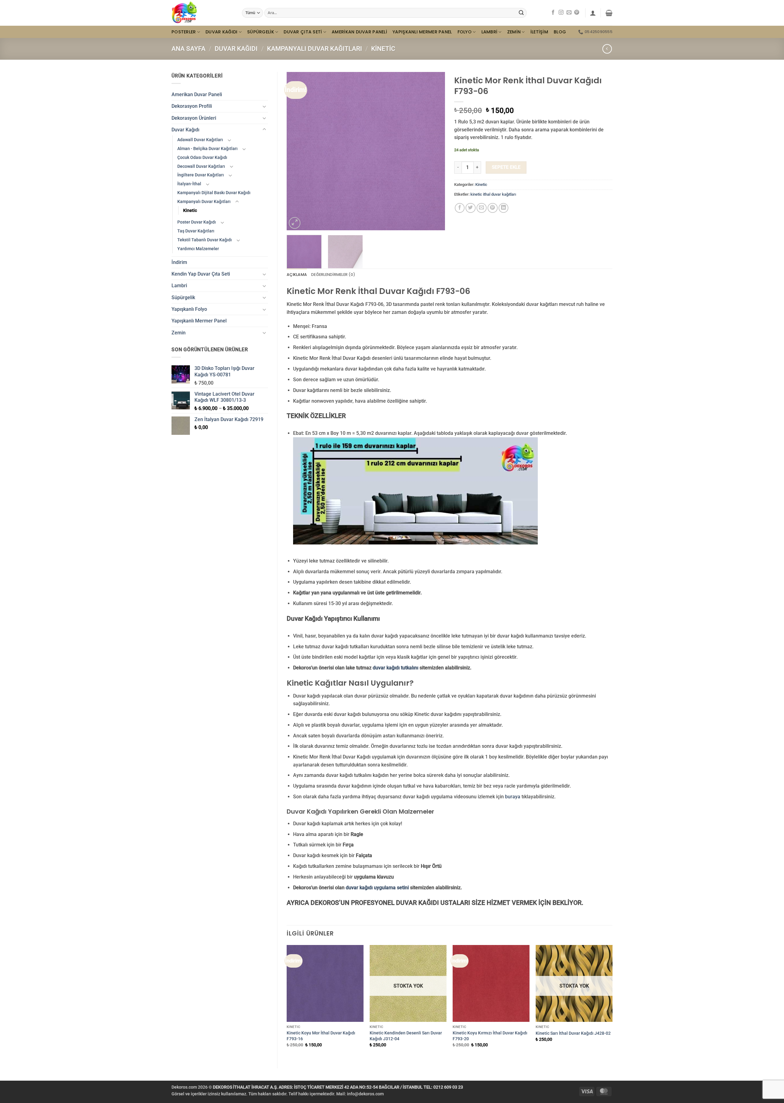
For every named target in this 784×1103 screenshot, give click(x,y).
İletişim (539, 32)
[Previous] (297, 151)
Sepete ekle (506, 167)
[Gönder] (521, 13)
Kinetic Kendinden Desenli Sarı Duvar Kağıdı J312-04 (406, 1035)
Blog (560, 32)
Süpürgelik (260, 32)
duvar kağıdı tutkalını (395, 668)
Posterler (184, 32)
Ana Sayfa (188, 48)
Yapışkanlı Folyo (189, 309)
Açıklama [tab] (297, 274)
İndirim (179, 262)
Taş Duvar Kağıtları (195, 230)
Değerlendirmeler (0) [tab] (333, 274)
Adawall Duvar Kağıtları (200, 139)
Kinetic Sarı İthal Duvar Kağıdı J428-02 (573, 1033)
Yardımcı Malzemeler (198, 248)
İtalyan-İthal (189, 183)
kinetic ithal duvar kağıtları (493, 194)
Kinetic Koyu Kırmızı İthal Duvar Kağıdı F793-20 (490, 1035)
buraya (512, 797)
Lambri (489, 32)
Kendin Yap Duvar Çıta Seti (201, 274)
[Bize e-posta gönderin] (569, 12)
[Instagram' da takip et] (561, 12)
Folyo (465, 32)
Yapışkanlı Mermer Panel (422, 32)
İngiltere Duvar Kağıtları (200, 174)
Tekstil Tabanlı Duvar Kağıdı (204, 239)
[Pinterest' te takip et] (576, 12)
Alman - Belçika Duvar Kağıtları (207, 148)
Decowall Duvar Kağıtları (201, 166)
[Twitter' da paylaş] (471, 208)
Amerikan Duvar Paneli (359, 32)
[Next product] (607, 49)
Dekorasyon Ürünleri (194, 118)
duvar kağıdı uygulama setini (377, 887)
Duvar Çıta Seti (303, 32)
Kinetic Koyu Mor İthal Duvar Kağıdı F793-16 (321, 1035)
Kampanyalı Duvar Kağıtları (314, 48)
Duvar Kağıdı (221, 32)
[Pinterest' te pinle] (493, 208)
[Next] (433, 151)
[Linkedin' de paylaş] (504, 208)
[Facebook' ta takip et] (553, 12)
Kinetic (383, 48)
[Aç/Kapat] (264, 106)
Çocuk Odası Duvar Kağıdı (202, 157)
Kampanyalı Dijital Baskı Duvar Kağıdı (214, 192)
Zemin (514, 32)
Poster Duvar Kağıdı (196, 222)
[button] (593, 13)
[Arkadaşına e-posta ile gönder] (482, 208)
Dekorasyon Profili (192, 106)
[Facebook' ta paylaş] (460, 208)
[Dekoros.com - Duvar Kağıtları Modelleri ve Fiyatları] (202, 13)
